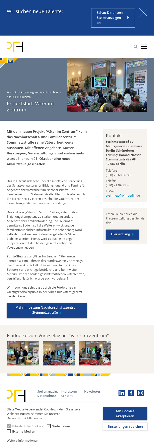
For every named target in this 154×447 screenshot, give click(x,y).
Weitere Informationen (22, 440)
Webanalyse (61, 426)
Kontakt (67, 396)
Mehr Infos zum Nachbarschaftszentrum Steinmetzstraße (47, 310)
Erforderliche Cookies (27, 426)
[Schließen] (143, 12)
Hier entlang (120, 234)
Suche (136, 47)
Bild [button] (143, 109)
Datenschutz (46, 396)
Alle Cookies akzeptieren (125, 413)
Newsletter (92, 391)
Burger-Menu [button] (144, 47)
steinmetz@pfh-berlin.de (123, 195)
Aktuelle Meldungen (19, 97)
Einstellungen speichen (125, 426)
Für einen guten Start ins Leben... (40, 92)
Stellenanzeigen (49, 391)
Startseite (13, 92)
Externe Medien (23, 431)
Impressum (69, 391)
